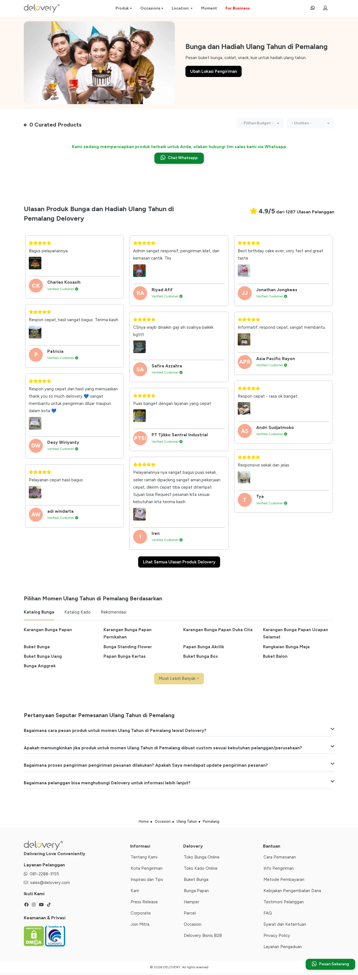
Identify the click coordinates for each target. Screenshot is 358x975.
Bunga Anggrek (40, 665)
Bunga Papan (196, 890)
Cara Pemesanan (279, 857)
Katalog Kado (77, 612)
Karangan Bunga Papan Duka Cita (218, 629)
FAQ (267, 913)
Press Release (144, 901)
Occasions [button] (150, 8)
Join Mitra (140, 924)
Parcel (190, 913)
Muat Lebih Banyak (178, 678)
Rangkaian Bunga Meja (286, 646)
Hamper (191, 901)
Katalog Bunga (39, 612)
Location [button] (180, 8)
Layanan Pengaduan (282, 946)
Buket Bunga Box (200, 656)
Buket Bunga (37, 646)
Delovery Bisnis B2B (203, 935)
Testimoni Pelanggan (283, 901)
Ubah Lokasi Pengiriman (213, 71)
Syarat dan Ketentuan (284, 924)
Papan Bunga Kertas (124, 656)
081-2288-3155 (44, 873)
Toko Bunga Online (202, 857)
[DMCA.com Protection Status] (34, 935)
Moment (209, 8)
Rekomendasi (113, 612)
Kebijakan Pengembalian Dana (292, 890)
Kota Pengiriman (146, 868)
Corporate (141, 913)
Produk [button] (122, 8)
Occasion (192, 924)
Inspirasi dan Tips (147, 879)
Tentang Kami (144, 857)
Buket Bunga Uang (43, 656)
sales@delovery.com (50, 882)
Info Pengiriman (278, 868)
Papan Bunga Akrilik (203, 646)
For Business (237, 8)
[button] (260, 123)
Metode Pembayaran (283, 879)
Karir (135, 890)
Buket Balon (275, 656)
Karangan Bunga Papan (48, 629)
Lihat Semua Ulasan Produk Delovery (179, 562)
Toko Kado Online (201, 868)
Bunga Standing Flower (127, 646)
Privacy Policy (276, 935)
